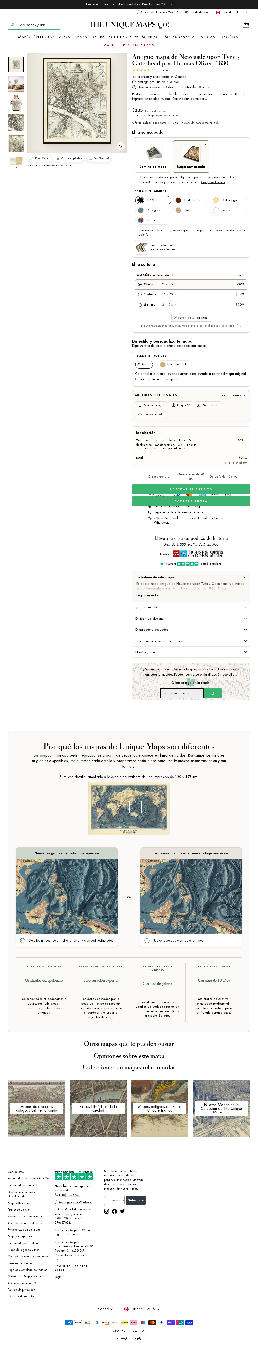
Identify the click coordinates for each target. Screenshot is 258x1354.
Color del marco (150, 191)
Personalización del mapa (24, 1229)
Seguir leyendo (147, 595)
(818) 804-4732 (69, 1195)
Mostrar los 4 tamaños (191, 317)
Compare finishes (213, 182)
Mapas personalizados (129, 45)
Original (144, 364)
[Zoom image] (120, 146)
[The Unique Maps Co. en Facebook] (114, 1211)
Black (150, 200)
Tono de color (151, 356)
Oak (187, 210)
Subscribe (136, 1200)
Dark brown (192, 200)
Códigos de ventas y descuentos (28, 1256)
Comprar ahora (191, 501)
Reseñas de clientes (20, 1263)
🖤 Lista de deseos (196, 12)
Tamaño (190, 275)
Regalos (231, 37)
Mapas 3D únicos (19, 1203)
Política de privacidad (21, 1289)
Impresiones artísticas (189, 37)
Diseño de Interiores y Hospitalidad (21, 1194)
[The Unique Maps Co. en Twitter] (122, 1211)
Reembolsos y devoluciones (25, 1216)
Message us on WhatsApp (75, 1202)
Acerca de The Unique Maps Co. (29, 1178)
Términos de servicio (21, 1296)
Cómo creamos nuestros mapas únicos (161, 641)
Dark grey (153, 210)
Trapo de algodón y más (23, 1250)
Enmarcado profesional (22, 1185)
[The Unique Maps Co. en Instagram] (106, 1211)
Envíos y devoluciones (150, 618)
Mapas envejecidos (20, 1236)
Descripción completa (188, 98)
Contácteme (16, 1172)
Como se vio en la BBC (22, 1283)
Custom (151, 220)
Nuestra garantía (146, 652)
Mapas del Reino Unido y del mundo (117, 37)
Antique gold (230, 200)
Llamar (218, 518)
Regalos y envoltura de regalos (27, 1270)
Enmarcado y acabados (151, 629)
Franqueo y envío (19, 1209)
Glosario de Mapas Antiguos (26, 1276)
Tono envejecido (178, 364)
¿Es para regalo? (146, 607)
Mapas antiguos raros (44, 37)
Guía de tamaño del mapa (25, 1223)
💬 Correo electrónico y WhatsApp (159, 12)
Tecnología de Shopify (129, 1338)
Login (58, 1277)
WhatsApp (161, 522)
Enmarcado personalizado (24, 1243)
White (226, 210)
